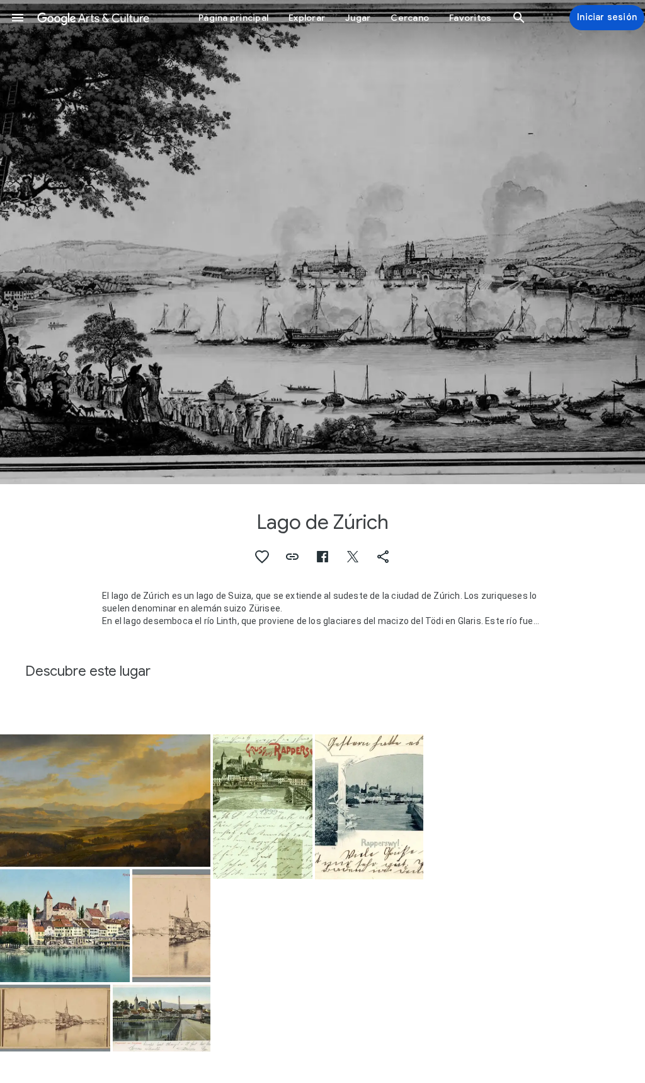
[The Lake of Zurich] (105, 800)
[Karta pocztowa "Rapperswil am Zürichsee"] (161, 1018)
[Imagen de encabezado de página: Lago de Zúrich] (322, 242)
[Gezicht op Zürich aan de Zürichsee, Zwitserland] (171, 925)
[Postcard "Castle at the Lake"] (65, 925)
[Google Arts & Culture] (93, 17)
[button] (18, 18)
